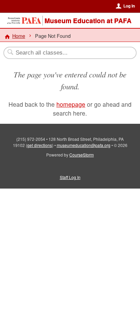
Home (18, 35)
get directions (39, 145)
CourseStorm (81, 155)
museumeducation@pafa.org (83, 145)
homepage (70, 104)
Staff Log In (70, 177)
